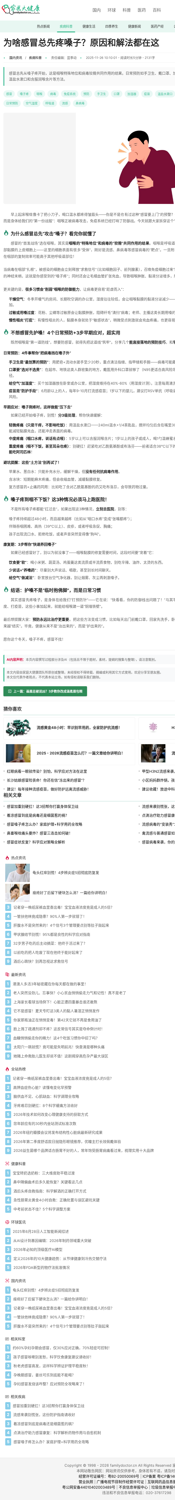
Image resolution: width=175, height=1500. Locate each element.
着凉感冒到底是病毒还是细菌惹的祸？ (38, 815)
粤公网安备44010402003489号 (88, 1487)
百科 (157, 10)
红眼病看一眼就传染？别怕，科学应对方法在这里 (47, 771)
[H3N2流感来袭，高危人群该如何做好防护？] (154, 728)
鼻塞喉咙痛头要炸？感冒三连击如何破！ (39, 833)
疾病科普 (66, 26)
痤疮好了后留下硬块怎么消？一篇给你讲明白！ (71, 893)
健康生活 (88, 26)
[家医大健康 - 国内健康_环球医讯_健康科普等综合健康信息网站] (20, 10)
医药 (142, 10)
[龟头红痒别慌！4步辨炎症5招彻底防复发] (19, 873)
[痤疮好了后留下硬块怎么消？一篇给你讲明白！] (19, 893)
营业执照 (86, 1481)
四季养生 (111, 26)
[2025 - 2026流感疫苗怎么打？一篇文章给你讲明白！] (19, 754)
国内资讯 (15, 58)
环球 (112, 10)
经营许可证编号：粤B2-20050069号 (109, 1476)
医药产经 (157, 26)
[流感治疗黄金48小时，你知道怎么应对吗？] (154, 754)
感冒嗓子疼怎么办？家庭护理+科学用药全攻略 (44, 824)
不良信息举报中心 (133, 1487)
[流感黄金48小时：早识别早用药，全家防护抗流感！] (19, 728)
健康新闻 (134, 26)
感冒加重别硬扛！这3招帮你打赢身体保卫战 (42, 806)
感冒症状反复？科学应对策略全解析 (36, 842)
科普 (127, 10)
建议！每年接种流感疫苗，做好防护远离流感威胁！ (49, 789)
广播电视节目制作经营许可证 (120, 1481)
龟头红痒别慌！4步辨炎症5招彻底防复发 (66, 873)
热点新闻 (43, 26)
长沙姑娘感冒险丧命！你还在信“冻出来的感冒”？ (46, 780)
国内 (97, 10)
